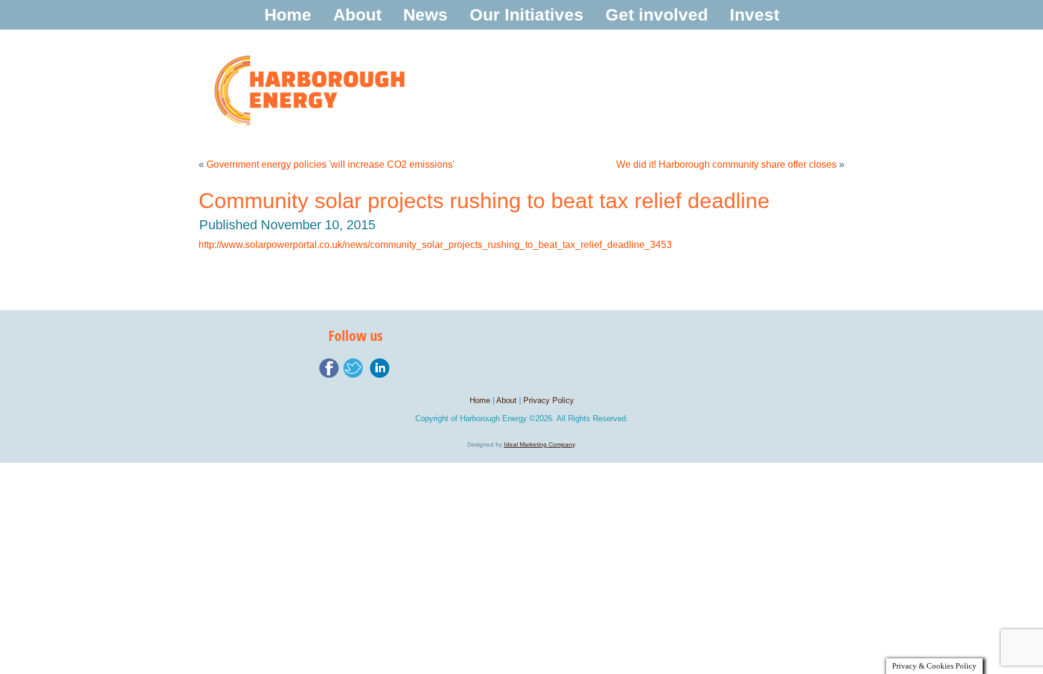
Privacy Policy (548, 400)
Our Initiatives (527, 14)
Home (287, 14)
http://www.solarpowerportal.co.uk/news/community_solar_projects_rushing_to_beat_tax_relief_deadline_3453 (435, 245)
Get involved (656, 14)
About (357, 14)
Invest (754, 14)
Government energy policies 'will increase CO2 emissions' (330, 164)
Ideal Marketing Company (539, 444)
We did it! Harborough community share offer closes (726, 164)
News (425, 14)
